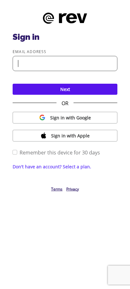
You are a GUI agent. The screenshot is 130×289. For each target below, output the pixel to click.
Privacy (72, 189)
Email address (30, 51)
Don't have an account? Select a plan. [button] (52, 167)
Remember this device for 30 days (60, 152)
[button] (65, 117)
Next (65, 89)
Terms (56, 189)
